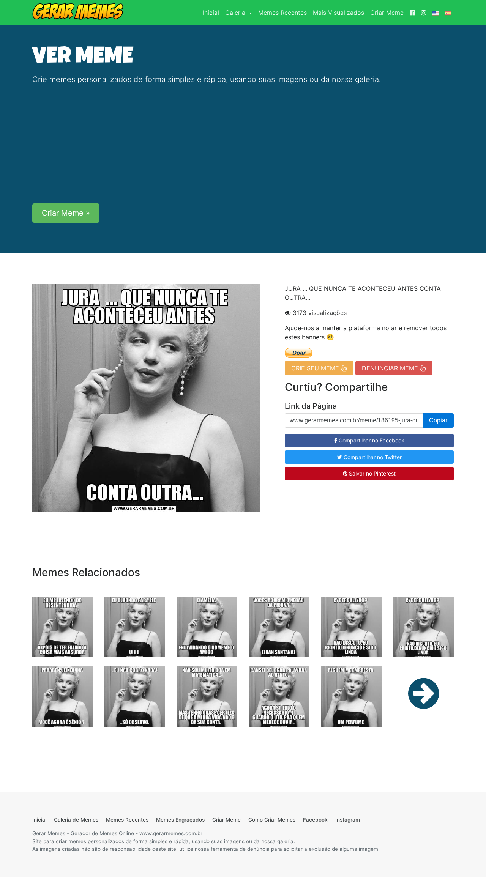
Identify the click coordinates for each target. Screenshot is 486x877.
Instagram (347, 820)
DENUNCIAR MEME (391, 368)
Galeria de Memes (76, 820)
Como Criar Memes (271, 820)
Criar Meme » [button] (66, 212)
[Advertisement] (243, 144)
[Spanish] (448, 12)
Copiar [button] (438, 420)
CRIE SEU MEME (316, 368)
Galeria (236, 12)
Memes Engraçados (180, 820)
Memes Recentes (282, 12)
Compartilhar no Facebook (370, 440)
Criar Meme (387, 12)
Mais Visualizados (338, 12)
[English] (435, 12)
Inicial (212, 12)
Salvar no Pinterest (371, 473)
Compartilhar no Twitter (372, 457)
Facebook (315, 820)
